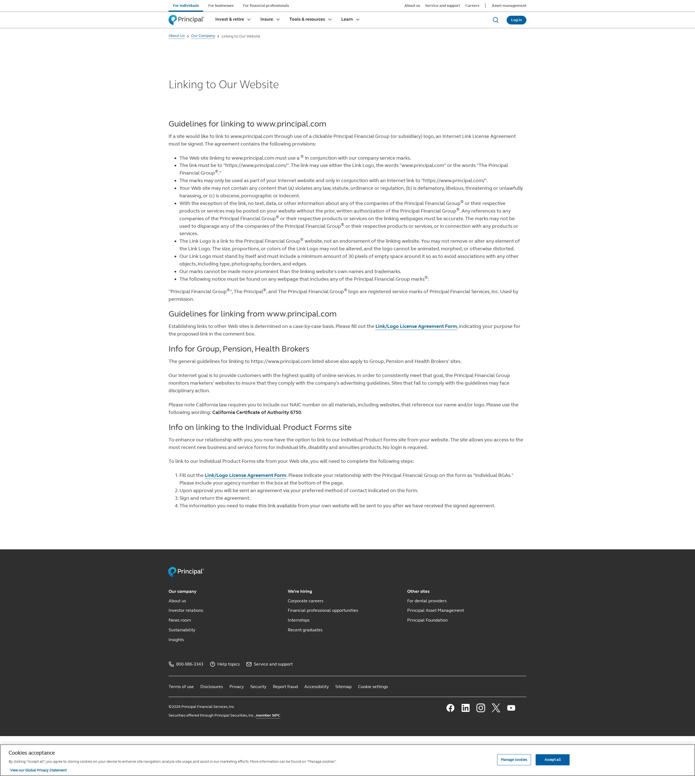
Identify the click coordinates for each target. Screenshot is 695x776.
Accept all (553, 759)
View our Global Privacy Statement (38, 770)
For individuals (186, 5)
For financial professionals (266, 5)
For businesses (220, 5)
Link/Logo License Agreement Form (416, 326)
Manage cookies (514, 759)
